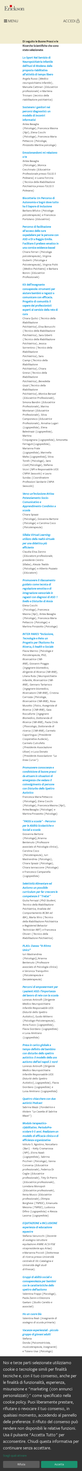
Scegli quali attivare (15, 1455)
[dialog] (41, 1413)
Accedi (69, 21)
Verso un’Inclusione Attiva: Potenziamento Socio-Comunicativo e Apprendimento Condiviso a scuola (39, 502)
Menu (12, 21)
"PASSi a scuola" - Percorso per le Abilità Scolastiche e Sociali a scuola (39, 825)
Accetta (59, 1464)
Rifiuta (21, 1464)
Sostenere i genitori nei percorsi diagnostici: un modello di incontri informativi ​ (37, 113)
